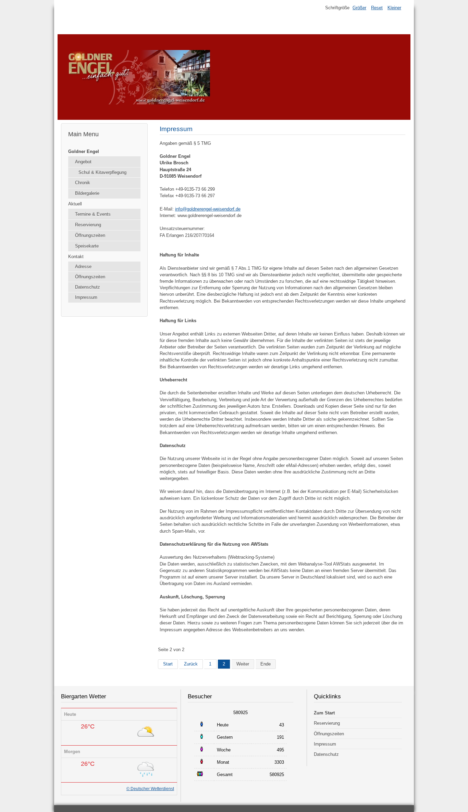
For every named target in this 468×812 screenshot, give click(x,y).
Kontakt (76, 256)
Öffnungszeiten (90, 235)
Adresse (83, 266)
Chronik (82, 182)
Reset (377, 7)
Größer (359, 7)
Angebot (83, 161)
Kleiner (394, 7)
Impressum (86, 297)
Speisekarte (87, 246)
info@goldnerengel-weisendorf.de (208, 209)
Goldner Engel (83, 151)
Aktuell (75, 203)
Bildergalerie (87, 193)
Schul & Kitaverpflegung (102, 172)
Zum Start (324, 712)
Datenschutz (87, 287)
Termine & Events (93, 214)
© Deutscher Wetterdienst (150, 789)
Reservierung (88, 224)
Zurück (191, 664)
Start (168, 664)
